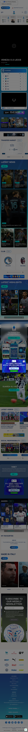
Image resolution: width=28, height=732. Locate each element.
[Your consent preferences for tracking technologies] (25, 729)
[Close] (24, 361)
